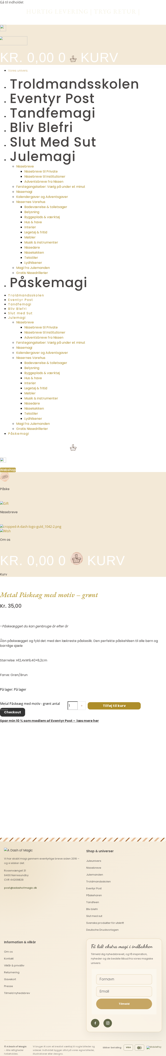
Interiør (30, 227)
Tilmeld (124, 1004)
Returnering (11, 972)
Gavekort (10, 979)
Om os (8, 951)
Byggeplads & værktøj (42, 217)
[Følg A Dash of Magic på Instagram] (107, 1023)
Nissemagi (24, 191)
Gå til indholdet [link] (11, 2)
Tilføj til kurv (114, 705)
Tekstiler (31, 257)
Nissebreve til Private (41, 171)
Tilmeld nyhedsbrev (17, 993)
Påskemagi (48, 282)
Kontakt (9, 958)
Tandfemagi (53, 113)
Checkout (12, 712)
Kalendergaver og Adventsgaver (42, 196)
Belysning (31, 212)
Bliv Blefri (41, 127)
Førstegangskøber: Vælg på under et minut (50, 186)
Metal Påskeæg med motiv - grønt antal (30, 703)
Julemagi (43, 156)
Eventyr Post (52, 98)
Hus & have (33, 222)
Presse (8, 986)
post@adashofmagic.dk (20, 888)
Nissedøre (32, 247)
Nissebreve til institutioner (44, 176)
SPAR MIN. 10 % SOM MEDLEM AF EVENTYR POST (83, 17)
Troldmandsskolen (74, 84)
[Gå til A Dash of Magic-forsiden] (21, 850)
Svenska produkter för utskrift (105, 923)
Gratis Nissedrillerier (32, 272)
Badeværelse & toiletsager (45, 207)
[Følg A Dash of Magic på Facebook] (95, 1023)
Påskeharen (94, 895)
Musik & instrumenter (41, 242)
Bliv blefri (92, 909)
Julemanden (94, 874)
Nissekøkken (34, 252)
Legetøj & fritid (35, 232)
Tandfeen (92, 902)
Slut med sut (94, 916)
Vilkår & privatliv (14, 965)
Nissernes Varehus (30, 202)
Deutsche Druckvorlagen (102, 930)
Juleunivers (93, 861)
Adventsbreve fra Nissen (43, 181)
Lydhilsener (33, 262)
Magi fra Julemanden (33, 267)
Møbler (30, 237)
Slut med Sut (53, 142)
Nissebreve (25, 166)
